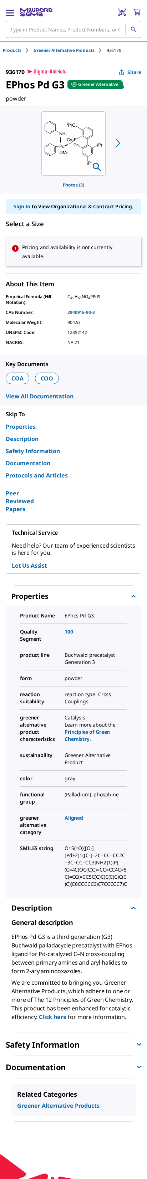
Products (12, 50)
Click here (52, 1017)
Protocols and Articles (37, 475)
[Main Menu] (10, 12)
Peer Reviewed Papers (20, 501)
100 (69, 631)
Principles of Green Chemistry (87, 735)
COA (17, 378)
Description (22, 439)
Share (134, 72)
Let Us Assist (29, 565)
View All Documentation (39, 396)
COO (47, 378)
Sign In (22, 206)
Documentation (28, 463)
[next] (118, 143)
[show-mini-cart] (136, 12)
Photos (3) (73, 185)
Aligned (74, 817)
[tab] (18, 50)
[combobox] (73, 29)
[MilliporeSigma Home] (36, 12)
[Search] (133, 29)
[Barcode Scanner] (122, 12)
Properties (21, 427)
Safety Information (33, 451)
